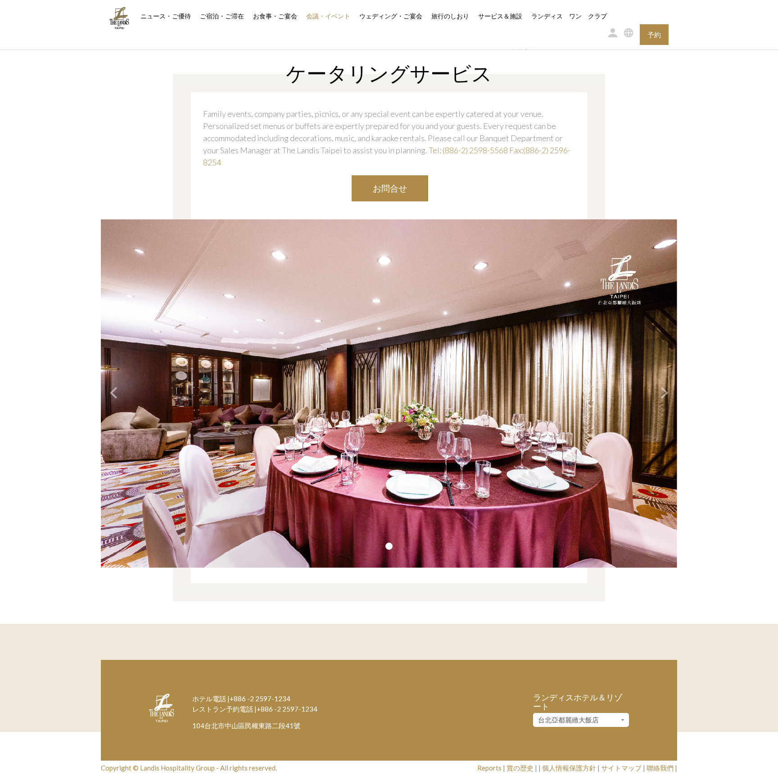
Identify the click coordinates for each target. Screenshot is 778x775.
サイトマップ (621, 768)
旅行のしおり (450, 16)
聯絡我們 (660, 768)
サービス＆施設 (500, 16)
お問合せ (390, 188)
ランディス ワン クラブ (569, 16)
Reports (489, 768)
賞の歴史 (520, 768)
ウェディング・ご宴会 (390, 16)
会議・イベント (328, 16)
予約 (654, 35)
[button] (109, 393)
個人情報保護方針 (569, 768)
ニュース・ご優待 (165, 16)
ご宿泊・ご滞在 (222, 16)
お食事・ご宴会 (275, 16)
